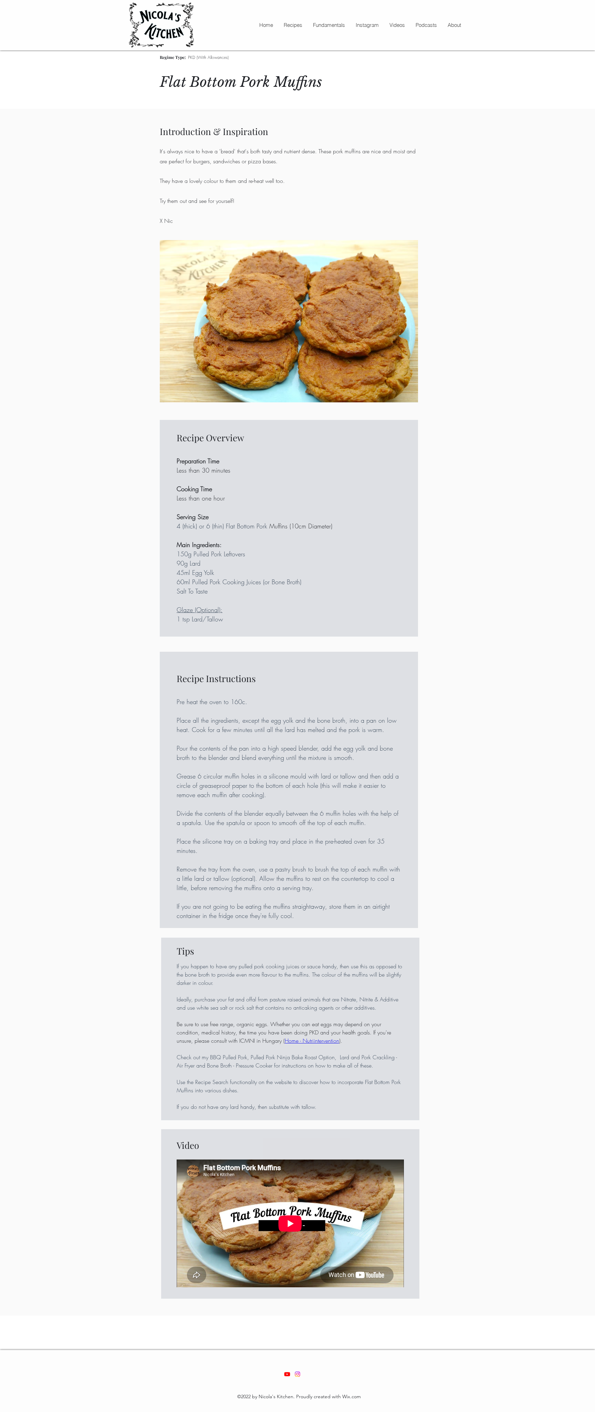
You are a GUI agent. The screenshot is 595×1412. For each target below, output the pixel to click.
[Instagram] (297, 1374)
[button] (292, 25)
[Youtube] (287, 1374)
